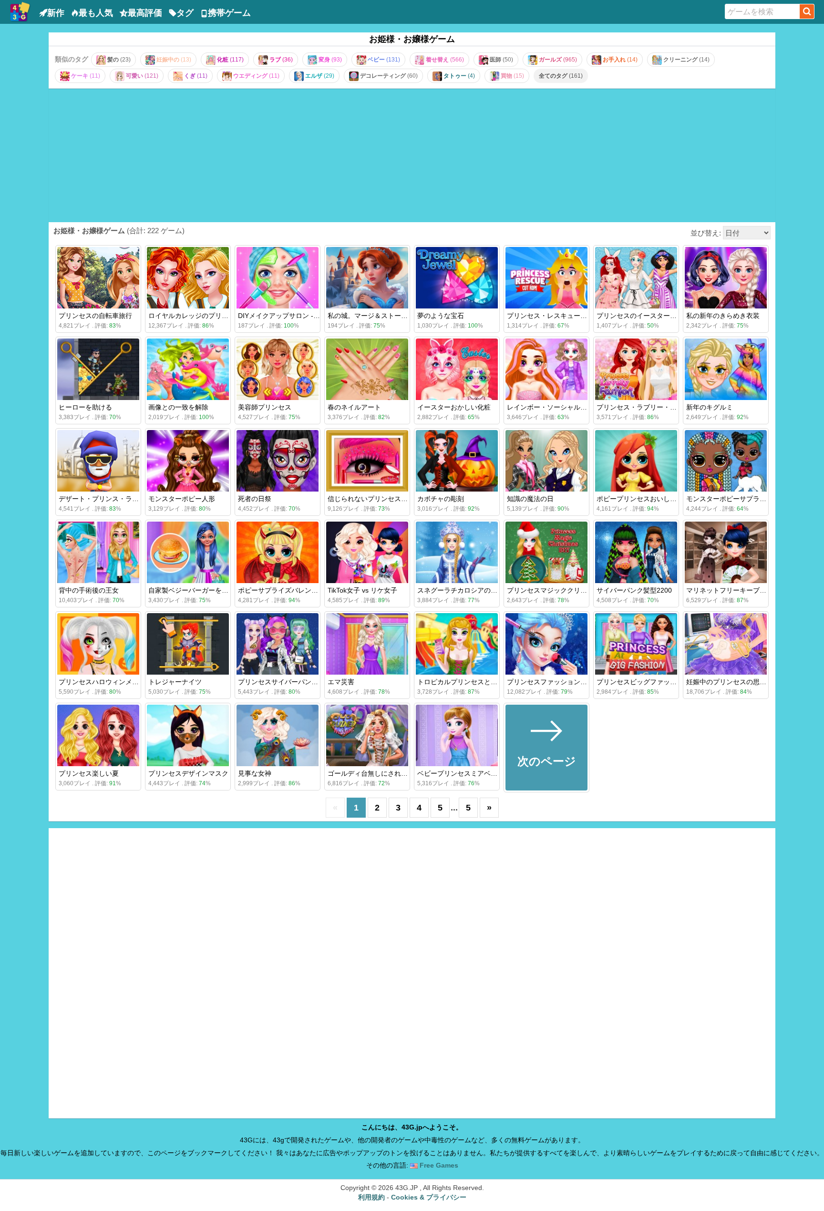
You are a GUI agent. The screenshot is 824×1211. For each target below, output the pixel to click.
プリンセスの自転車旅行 (95, 315)
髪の (118, 59)
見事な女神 (254, 773)
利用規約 (371, 1197)
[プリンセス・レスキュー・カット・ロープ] (546, 277)
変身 (329, 59)
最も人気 (96, 13)
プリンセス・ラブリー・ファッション (653, 407)
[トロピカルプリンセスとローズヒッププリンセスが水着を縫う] (457, 644)
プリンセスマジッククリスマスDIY (559, 590)
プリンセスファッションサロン (553, 682)
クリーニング (686, 59)
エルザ (319, 75)
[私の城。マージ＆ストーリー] (367, 277)
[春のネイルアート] (367, 369)
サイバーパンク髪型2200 (634, 590)
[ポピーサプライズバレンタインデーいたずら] (278, 552)
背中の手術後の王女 (89, 590)
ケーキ (85, 75)
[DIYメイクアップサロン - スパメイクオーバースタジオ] (278, 277)
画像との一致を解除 (178, 407)
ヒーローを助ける (85, 407)
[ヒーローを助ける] (98, 369)
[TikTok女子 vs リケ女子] (367, 552)
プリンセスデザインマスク (188, 773)
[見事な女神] (278, 735)
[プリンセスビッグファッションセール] (636, 644)
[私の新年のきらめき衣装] (726, 277)
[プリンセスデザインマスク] (188, 735)
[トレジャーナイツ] (188, 644)
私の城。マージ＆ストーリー (371, 315)
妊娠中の (173, 59)
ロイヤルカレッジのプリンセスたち (201, 315)
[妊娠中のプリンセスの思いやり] (726, 644)
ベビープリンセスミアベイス (460, 773)
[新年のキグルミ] (726, 369)
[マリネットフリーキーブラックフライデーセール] (726, 552)
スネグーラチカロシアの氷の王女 (467, 590)
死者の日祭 (254, 499)
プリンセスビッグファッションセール (653, 682)
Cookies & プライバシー (428, 1197)
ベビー (383, 59)
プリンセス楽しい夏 (89, 773)
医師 (500, 59)
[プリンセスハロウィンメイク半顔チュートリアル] (98, 644)
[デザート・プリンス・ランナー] (98, 461)
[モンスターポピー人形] (188, 461)
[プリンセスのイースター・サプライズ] (636, 277)
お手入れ (619, 59)
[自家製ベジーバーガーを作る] (188, 552)
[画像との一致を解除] (188, 369)
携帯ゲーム (229, 13)
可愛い (141, 75)
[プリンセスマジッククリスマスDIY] (546, 552)
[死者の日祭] (278, 461)
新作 (55, 13)
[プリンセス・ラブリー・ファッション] (636, 369)
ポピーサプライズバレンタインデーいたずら (304, 590)
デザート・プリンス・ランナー (105, 499)
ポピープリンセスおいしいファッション (657, 499)
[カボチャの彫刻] (457, 461)
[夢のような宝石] (457, 277)
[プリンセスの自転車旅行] (98, 277)
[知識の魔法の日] (546, 461)
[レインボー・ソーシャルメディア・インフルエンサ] (546, 369)
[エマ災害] (367, 644)
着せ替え (444, 59)
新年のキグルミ (709, 407)
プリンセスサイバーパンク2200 (285, 682)
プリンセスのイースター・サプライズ (653, 315)
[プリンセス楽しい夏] (98, 735)
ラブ (280, 59)
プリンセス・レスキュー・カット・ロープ (570, 315)
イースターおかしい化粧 (454, 407)
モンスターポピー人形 (181, 499)
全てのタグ (561, 75)
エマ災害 (341, 682)
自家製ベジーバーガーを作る (191, 590)
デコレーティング (388, 75)
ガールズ (557, 59)
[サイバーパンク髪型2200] (636, 552)
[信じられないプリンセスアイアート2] (367, 461)
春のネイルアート (354, 407)
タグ (185, 13)
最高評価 (145, 13)
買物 (511, 75)
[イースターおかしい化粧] (457, 369)
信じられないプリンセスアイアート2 (383, 499)
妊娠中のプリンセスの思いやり (733, 682)
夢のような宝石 (440, 315)
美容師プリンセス (264, 407)
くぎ (195, 75)
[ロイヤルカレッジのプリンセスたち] (188, 277)
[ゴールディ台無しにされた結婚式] (367, 735)
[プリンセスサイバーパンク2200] (278, 644)
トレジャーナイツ (175, 682)
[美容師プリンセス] (278, 369)
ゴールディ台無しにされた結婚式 (378, 773)
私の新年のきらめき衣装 (723, 315)
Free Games (438, 1165)
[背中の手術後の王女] (98, 552)
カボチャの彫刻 (440, 499)
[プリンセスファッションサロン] (546, 644)
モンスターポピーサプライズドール (739, 499)
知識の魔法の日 (530, 499)
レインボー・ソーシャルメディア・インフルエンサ (583, 407)
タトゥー (458, 75)
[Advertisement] (412, 155)
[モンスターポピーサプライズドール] (726, 461)
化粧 (230, 59)
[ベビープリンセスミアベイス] (457, 735)
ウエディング (255, 75)
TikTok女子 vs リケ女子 (362, 590)
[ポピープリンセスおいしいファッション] (636, 461)
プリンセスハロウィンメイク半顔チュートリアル (132, 682)
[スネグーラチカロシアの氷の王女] (457, 552)
